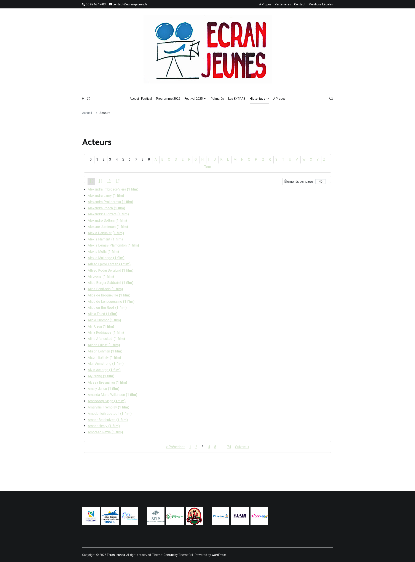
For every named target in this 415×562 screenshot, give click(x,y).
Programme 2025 (168, 98)
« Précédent (175, 447)
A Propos (265, 4)
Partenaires (283, 4)
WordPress (219, 555)
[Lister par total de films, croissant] (109, 181)
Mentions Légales (321, 4)
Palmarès (217, 98)
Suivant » (242, 447)
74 (229, 447)
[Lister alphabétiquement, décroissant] (100, 181)
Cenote (169, 555)
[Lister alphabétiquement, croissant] (91, 181)
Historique (257, 98)
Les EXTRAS (236, 98)
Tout (207, 167)
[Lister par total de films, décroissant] (118, 181)
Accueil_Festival (141, 98)
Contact (299, 4)
